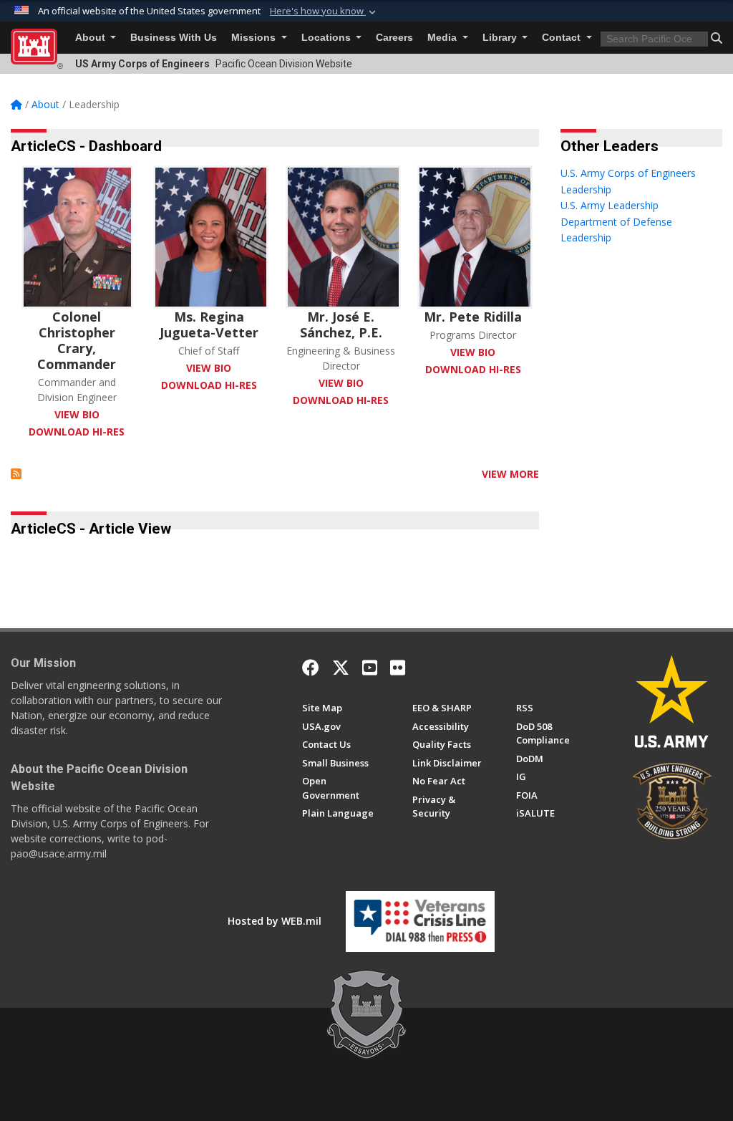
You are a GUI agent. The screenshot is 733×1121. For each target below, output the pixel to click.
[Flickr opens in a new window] (397, 667)
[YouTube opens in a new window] (369, 667)
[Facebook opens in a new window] (310, 667)
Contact (562, 37)
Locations (327, 37)
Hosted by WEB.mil (274, 921)
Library (501, 37)
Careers (394, 37)
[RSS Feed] (16, 474)
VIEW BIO (76, 414)
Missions (254, 37)
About (91, 37)
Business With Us (173, 37)
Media (443, 37)
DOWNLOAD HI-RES (77, 431)
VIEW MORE (510, 474)
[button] (324, 11)
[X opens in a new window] (340, 667)
